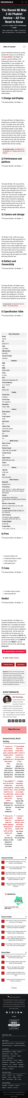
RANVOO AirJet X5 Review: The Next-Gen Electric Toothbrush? (8, 807)
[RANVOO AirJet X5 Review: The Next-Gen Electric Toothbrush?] (8, 800)
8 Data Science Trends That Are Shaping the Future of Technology (15, 921)
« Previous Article (8, 664)
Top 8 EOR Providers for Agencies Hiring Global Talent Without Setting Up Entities (15, 873)
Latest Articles (9, 30)
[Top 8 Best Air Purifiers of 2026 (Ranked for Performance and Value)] (8, 835)
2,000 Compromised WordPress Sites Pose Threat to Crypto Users (15, 956)
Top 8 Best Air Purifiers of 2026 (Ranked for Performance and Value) (8, 842)
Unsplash (18, 1094)
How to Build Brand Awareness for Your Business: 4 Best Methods (16, 862)
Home (3, 30)
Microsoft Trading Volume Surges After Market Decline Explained (16, 962)
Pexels (12, 1096)
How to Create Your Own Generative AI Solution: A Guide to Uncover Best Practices (16, 885)
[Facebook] (12, 722)
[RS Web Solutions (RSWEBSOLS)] (7, 2)
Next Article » (21, 664)
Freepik (15, 1096)
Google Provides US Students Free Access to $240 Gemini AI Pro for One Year (15, 974)
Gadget (14, 27)
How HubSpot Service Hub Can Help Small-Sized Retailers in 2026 (15, 878)
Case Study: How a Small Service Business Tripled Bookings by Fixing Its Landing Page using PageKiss (16, 938)
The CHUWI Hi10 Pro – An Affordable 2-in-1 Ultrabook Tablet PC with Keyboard (14, 151)
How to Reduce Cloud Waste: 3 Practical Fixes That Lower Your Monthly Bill (15, 944)
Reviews (16, 658)
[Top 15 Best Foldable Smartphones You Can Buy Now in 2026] (19, 829)
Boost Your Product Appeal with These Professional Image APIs (16, 867)
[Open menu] (3, 1037)
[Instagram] (23, 722)
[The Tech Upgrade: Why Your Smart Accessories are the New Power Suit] (19, 796)
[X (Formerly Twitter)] (16, 722)
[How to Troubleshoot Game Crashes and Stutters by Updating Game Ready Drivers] (8, 763)
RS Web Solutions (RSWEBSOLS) (17, 1092)
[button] (22, 2)
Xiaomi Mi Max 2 (9, 57)
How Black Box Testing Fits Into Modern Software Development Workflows (15, 926)
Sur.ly (17, 1028)
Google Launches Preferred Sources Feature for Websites (15, 980)
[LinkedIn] (20, 722)
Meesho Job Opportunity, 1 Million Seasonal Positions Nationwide (15, 967)
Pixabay (22, 1094)
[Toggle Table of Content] (23, 47)
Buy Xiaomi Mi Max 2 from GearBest (14, 651)
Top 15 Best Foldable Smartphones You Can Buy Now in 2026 (20, 836)
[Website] (9, 722)
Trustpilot (14, 1016)
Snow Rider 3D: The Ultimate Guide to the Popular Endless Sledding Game (15, 932)
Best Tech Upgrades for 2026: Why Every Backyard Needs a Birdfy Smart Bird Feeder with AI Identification (19, 770)
